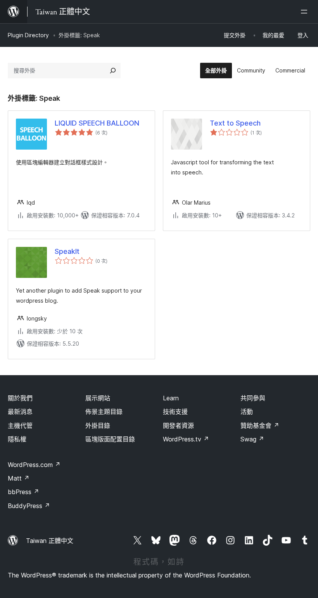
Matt (18, 478)
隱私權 (17, 439)
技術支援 (175, 411)
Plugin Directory (28, 35)
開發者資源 (178, 425)
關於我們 (20, 398)
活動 (246, 411)
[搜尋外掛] (113, 70)
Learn (171, 398)
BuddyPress (29, 506)
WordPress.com (34, 465)
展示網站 (97, 398)
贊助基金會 (259, 425)
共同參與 (252, 398)
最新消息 (20, 411)
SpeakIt (67, 251)
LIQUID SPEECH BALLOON (97, 123)
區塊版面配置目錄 (110, 439)
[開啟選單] (305, 11)
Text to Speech (235, 123)
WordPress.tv (186, 439)
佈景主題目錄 (104, 411)
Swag (252, 439)
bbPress (23, 492)
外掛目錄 (97, 425)
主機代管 (20, 425)
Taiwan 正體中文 (49, 541)
